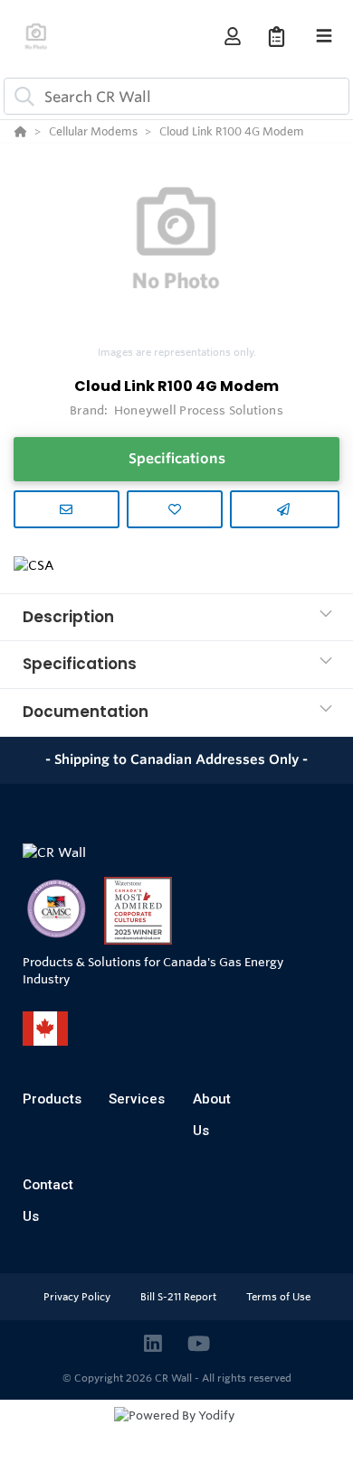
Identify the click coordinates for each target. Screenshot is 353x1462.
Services (137, 1099)
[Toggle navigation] (324, 36)
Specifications (177, 458)
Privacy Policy (78, 1296)
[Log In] (232, 36)
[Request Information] (66, 509)
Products (52, 1099)
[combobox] (176, 96)
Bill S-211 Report (179, 1296)
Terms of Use (278, 1296)
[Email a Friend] (284, 509)
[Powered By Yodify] (176, 1432)
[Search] (21, 96)
